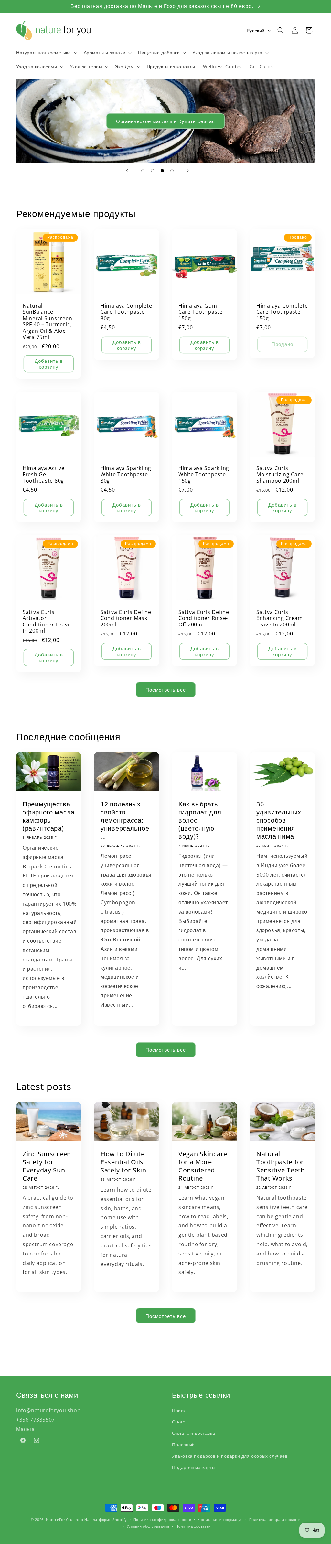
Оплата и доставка (193, 1433)
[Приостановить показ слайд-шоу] (204, 170)
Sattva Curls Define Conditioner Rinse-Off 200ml (203, 618)
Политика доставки (193, 1526)
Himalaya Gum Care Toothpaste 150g (200, 312)
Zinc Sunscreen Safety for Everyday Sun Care (47, 1166)
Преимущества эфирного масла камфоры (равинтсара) (49, 816)
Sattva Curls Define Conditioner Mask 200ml (126, 618)
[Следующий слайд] (188, 170)
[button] (46, 52)
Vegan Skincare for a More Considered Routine (202, 1166)
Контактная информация (220, 1519)
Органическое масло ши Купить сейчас (165, 121)
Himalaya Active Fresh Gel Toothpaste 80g (44, 474)
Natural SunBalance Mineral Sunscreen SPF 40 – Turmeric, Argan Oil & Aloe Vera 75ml (47, 322)
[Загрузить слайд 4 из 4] (172, 170)
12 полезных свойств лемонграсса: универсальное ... (125, 820)
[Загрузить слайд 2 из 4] (152, 170)
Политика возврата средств (275, 1519)
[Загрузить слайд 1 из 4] (143, 170)
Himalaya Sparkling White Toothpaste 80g (126, 474)
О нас (178, 1422)
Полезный (183, 1445)
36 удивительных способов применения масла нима (278, 820)
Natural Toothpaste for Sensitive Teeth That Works (280, 1166)
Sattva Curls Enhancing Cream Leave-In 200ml (279, 618)
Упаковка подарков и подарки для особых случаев (230, 1456)
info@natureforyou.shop (48, 1410)
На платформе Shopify (105, 1519)
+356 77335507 (35, 1419)
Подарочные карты (194, 1467)
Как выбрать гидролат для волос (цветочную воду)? (199, 820)
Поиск (179, 1410)
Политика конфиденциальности (162, 1519)
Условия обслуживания (148, 1526)
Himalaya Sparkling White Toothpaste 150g (203, 474)
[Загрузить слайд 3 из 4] (162, 170)
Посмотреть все (165, 690)
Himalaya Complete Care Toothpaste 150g (282, 312)
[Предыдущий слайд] (127, 170)
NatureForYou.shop (64, 1519)
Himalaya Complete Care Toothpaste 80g (126, 312)
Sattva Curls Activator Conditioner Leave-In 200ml (48, 621)
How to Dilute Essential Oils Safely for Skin (123, 1162)
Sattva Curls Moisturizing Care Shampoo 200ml (279, 474)
